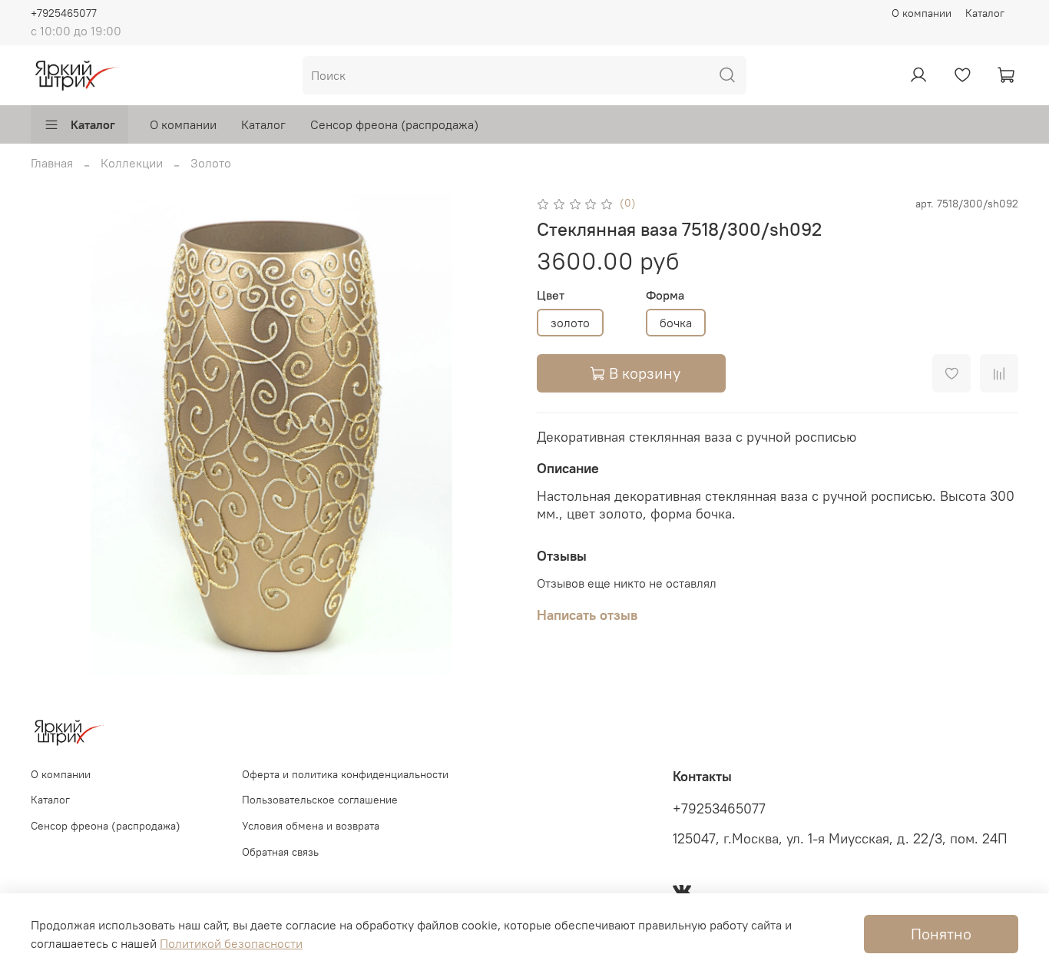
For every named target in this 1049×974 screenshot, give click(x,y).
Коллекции (132, 163)
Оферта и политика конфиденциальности (345, 774)
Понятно (941, 933)
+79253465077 (719, 808)
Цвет (550, 295)
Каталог (984, 13)
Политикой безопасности (231, 943)
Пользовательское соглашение (320, 800)
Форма (665, 295)
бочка (676, 322)
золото (570, 322)
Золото (210, 163)
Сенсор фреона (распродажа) (394, 124)
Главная (52, 163)
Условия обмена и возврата (310, 826)
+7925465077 (64, 13)
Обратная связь (280, 852)
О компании (921, 13)
